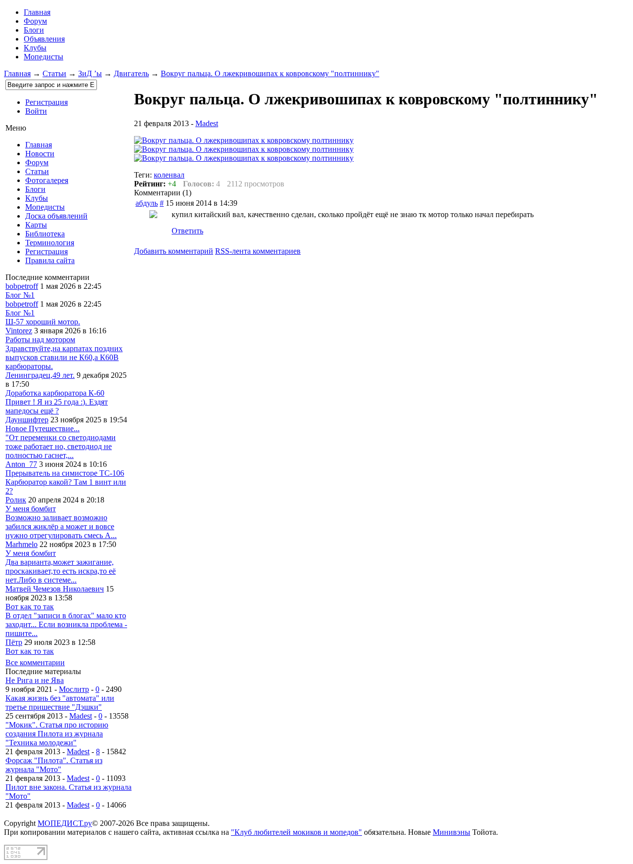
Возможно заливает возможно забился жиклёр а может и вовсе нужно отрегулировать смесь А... (61, 526)
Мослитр (74, 689)
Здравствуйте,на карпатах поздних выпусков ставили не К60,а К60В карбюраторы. (64, 357)
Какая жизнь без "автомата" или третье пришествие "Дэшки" (59, 702)
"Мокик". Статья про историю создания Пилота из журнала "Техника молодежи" (56, 734)
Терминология (49, 242)
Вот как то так (29, 606)
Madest (80, 716)
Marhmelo (21, 544)
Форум (35, 21)
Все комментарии (35, 662)
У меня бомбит (30, 508)
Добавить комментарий (173, 251)
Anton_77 (21, 464)
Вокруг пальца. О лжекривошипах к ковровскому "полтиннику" (270, 73)
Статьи (54, 73)
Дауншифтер (26, 419)
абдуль (147, 203)
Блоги (34, 30)
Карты (36, 225)
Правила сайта (50, 260)
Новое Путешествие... (42, 428)
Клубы (35, 48)
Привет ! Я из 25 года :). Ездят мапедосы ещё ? (56, 406)
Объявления (44, 39)
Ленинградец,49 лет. (40, 375)
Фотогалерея (46, 180)
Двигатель (131, 73)
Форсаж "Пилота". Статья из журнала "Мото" (53, 764)
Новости (39, 153)
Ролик (15, 500)
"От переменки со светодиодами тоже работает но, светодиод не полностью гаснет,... (60, 446)
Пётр (13, 642)
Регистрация (46, 102)
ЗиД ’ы (90, 73)
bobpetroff (21, 286)
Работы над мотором (40, 339)
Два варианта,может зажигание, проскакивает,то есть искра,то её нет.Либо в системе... (60, 571)
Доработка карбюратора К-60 (54, 393)
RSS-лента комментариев (258, 251)
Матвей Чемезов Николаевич (54, 589)
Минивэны (451, 832)
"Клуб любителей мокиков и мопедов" (296, 832)
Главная (17, 73)
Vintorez (18, 330)
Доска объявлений (56, 216)
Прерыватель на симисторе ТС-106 (64, 473)
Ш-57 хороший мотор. (42, 322)
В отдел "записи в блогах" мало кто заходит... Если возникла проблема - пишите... (66, 624)
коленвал (169, 175)
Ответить (187, 231)
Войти (36, 111)
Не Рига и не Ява (34, 680)
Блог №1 (20, 295)
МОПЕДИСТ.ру (65, 823)
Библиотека (45, 233)
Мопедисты (43, 56)
